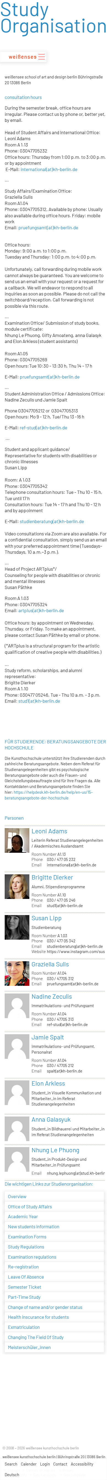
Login (45, 1463)
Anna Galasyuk (51, 1119)
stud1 (23, 701)
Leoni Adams (49, 831)
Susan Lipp (47, 918)
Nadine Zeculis (52, 996)
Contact (60, 1463)
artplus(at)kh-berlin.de (41, 610)
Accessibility (82, 1463)
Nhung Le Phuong (55, 1150)
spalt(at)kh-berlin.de (64, 1070)
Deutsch (12, 1474)
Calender (28, 1463)
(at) (39, 427)
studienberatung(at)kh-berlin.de (75, 946)
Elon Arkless (48, 1083)
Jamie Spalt (48, 1037)
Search (11, 1463)
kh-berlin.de (55, 427)
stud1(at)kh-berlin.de (65, 905)
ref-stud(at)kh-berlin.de (67, 1024)
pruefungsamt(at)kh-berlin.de (48, 227)
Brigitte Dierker (52, 877)
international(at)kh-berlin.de (49, 169)
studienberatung (36, 521)
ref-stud (28, 427)
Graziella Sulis (50, 964)
